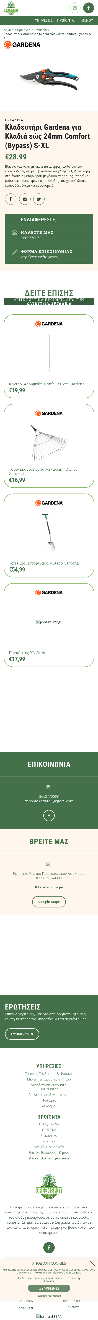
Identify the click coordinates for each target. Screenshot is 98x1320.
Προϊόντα (23, 30)
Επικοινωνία (22, 1034)
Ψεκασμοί (49, 1106)
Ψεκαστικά (49, 1135)
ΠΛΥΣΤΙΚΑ (49, 1130)
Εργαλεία (40, 30)
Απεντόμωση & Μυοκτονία (49, 1095)
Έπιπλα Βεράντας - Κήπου (49, 1152)
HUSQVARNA (49, 1124)
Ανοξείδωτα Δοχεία (49, 1147)
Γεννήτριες (49, 1141)
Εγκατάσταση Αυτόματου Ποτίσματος (49, 1087)
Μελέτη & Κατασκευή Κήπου (49, 1079)
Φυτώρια (49, 1100)
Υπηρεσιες (44, 20)
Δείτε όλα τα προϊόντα (49, 1158)
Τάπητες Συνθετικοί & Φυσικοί (49, 1073)
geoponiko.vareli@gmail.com (49, 801)
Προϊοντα (65, 20)
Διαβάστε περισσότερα (49, 1295)
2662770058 (49, 796)
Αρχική (8, 30)
